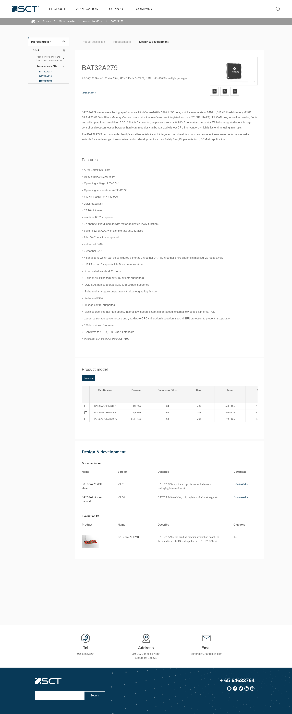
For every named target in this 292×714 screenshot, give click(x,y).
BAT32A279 (117, 21)
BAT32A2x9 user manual (92, 499)
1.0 (235, 537)
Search (94, 695)
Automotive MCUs (92, 21)
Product (46, 21)
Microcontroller (67, 21)
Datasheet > (89, 93)
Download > (241, 484)
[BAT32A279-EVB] (90, 541)
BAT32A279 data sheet (92, 486)
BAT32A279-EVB (128, 537)
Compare (89, 378)
